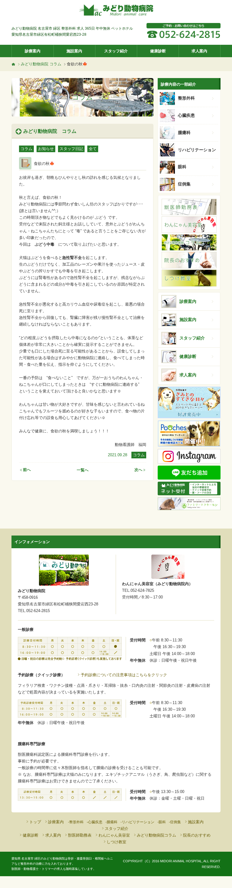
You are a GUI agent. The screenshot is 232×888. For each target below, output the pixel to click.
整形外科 (186, 98)
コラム (26, 148)
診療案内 (32, 51)
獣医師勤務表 (80, 835)
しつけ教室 (116, 842)
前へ (27, 469)
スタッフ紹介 (116, 51)
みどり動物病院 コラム (41, 64)
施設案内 (74, 51)
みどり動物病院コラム (156, 835)
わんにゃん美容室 (114, 835)
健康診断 (158, 51)
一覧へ (83, 469)
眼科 (182, 166)
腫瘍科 (184, 132)
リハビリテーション (197, 149)
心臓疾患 (186, 115)
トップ (35, 822)
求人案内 (199, 51)
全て (93, 148)
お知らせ (46, 148)
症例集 (184, 184)
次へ (138, 469)
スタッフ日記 (71, 148)
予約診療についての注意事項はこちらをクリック (124, 675)
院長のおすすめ (197, 835)
